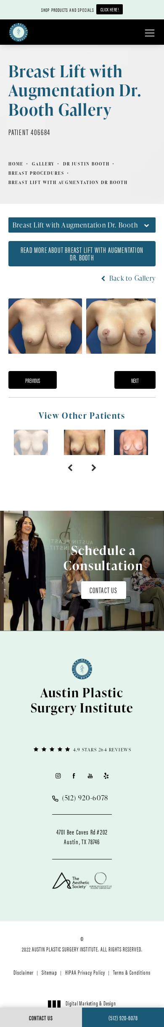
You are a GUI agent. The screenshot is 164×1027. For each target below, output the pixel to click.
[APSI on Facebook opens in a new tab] (74, 775)
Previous (32, 380)
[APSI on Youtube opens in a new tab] (90, 775)
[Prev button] (70, 467)
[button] (149, 33)
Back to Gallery (132, 278)
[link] (82, 749)
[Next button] (94, 467)
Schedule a (103, 557)
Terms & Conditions (132, 972)
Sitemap (49, 972)
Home (16, 164)
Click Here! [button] (110, 9)
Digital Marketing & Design (90, 1006)
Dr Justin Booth (86, 164)
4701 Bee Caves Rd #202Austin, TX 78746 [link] (82, 836)
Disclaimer (23, 972)
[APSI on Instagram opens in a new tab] (58, 775)
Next (135, 380)
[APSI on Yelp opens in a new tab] (106, 775)
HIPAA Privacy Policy (85, 972)
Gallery (43, 164)
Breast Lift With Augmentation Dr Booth (68, 182)
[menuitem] (58, 775)
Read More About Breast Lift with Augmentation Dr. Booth (82, 253)
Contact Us (104, 590)
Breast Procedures (36, 173)
